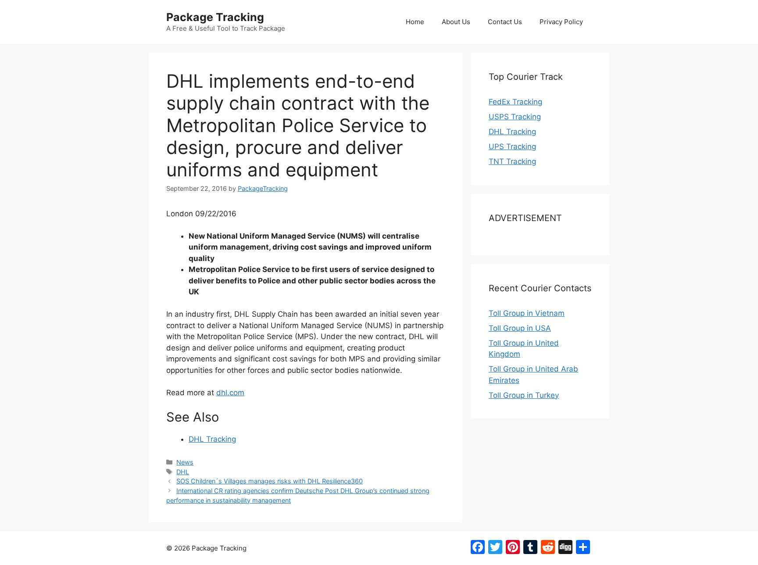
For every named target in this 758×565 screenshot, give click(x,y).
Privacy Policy (561, 22)
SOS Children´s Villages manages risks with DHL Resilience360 (269, 481)
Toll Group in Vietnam (527, 313)
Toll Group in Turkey (524, 395)
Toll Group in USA (520, 328)
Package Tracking (215, 17)
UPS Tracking (512, 146)
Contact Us (505, 22)
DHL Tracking (212, 439)
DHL (182, 472)
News (184, 462)
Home (415, 22)
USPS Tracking (515, 116)
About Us (456, 22)
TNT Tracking (512, 161)
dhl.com (230, 392)
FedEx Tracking (515, 101)
